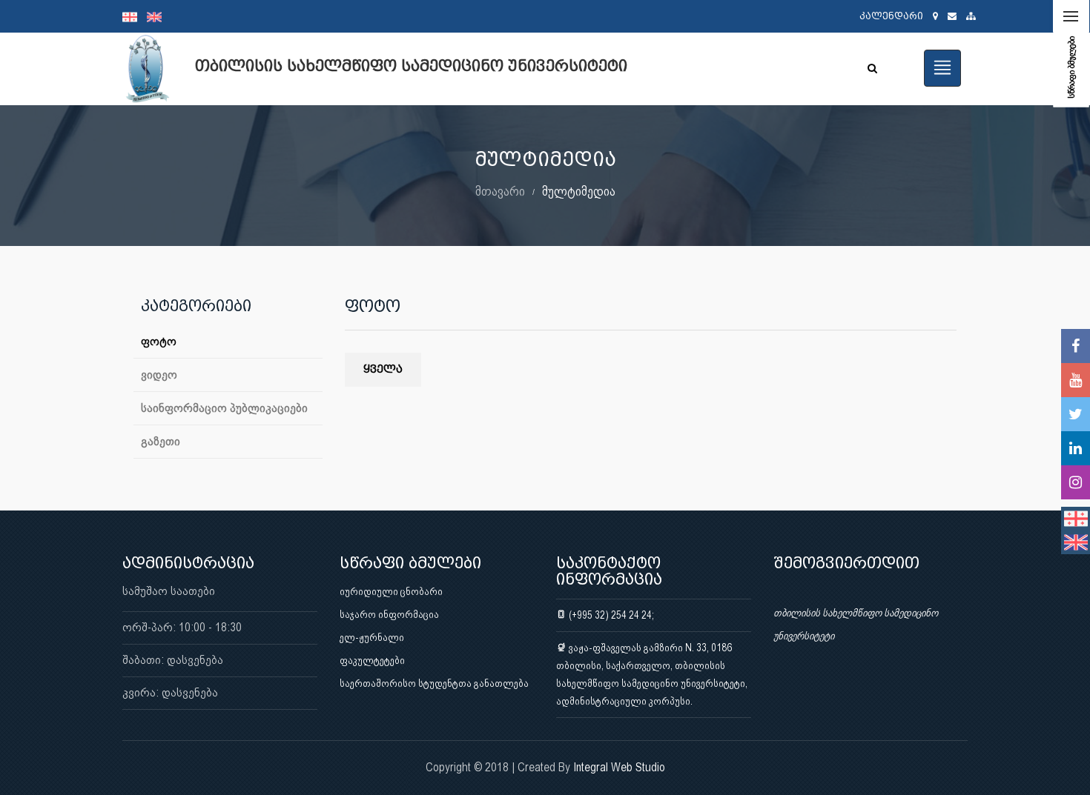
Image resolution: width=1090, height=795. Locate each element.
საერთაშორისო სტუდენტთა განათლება (434, 683)
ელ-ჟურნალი (372, 637)
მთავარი (500, 191)
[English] (158, 16)
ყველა (383, 369)
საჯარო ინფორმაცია (389, 614)
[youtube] (1075, 380)
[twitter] (1075, 414)
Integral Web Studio (619, 767)
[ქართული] (134, 16)
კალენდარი (891, 15)
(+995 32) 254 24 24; (610, 615)
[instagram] (1075, 482)
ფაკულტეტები (372, 660)
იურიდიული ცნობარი (391, 591)
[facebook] (1075, 346)
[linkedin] (1075, 448)
